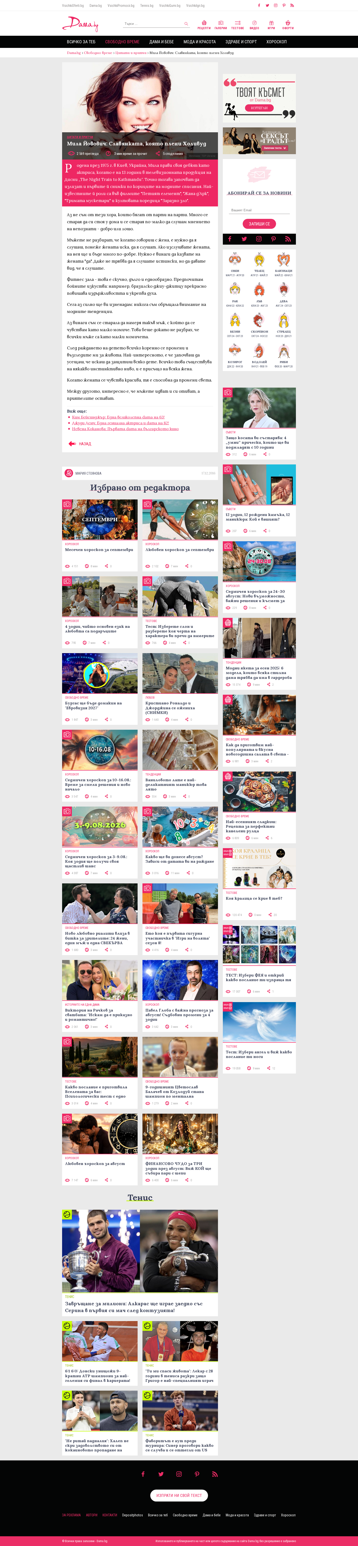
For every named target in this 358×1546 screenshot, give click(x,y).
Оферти (288, 28)
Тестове (237, 28)
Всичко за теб (81, 41)
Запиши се (259, 223)
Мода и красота (200, 41)
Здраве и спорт (241, 41)
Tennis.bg (146, 6)
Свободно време (122, 41)
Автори (91, 1515)
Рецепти (204, 28)
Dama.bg (96, 6)
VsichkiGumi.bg (169, 6)
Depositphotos (132, 1515)
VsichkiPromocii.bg (121, 6)
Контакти (110, 1515)
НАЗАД (84, 443)
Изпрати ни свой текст (179, 1495)
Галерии (221, 28)
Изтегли (259, 108)
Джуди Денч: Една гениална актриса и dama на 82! (120, 422)
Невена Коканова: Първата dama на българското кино (125, 428)
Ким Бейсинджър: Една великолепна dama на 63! (118, 417)
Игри (271, 28)
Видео (254, 28)
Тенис (140, 1197)
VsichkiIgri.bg (195, 6)
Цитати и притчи (130, 53)
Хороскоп (276, 41)
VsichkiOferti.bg (73, 6)
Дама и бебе (161, 41)
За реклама (71, 1515)
